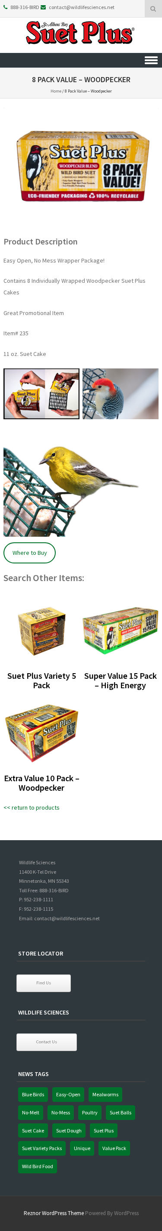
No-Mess (60, 1112)
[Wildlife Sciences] (81, 47)
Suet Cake (33, 1130)
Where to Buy (30, 553)
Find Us (43, 983)
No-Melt (30, 1112)
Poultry (90, 1112)
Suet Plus (104, 1130)
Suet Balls (120, 1112)
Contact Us (46, 1042)
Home (56, 91)
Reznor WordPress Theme (54, 1213)
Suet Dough (69, 1130)
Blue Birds (33, 1094)
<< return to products (31, 807)
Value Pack (114, 1148)
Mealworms (105, 1094)
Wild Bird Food (37, 1166)
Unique (82, 1148)
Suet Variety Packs (42, 1148)
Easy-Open (68, 1094)
